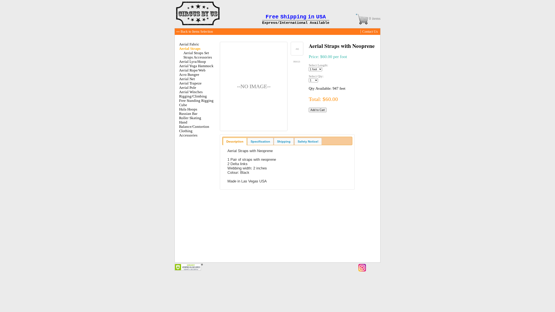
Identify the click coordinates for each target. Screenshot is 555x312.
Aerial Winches (191, 92)
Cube (183, 105)
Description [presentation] (234, 141)
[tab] (235, 141)
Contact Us (370, 31)
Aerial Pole (187, 88)
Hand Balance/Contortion (194, 124)
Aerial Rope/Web (192, 70)
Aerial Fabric (189, 44)
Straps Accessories (197, 57)
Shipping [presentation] (284, 141)
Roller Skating (190, 118)
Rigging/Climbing (193, 96)
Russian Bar (188, 114)
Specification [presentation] (260, 141)
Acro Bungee (189, 75)
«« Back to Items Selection (194, 31)
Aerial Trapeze (190, 83)
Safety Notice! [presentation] (308, 141)
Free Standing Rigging (196, 101)
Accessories (188, 135)
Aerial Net (187, 79)
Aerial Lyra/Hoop (192, 62)
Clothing (186, 131)
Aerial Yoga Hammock (196, 66)
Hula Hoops (188, 109)
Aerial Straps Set (196, 53)
